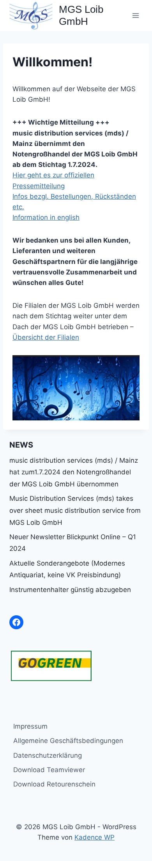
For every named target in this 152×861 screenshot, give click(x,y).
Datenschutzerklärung (47, 755)
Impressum (30, 726)
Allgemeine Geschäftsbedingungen (68, 741)
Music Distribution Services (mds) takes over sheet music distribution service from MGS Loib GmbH (75, 510)
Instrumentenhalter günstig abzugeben (70, 590)
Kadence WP (94, 837)
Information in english (46, 217)
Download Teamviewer (49, 770)
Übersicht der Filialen (45, 337)
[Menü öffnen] (135, 15)
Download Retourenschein (54, 784)
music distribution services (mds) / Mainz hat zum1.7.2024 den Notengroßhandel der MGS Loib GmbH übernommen (73, 472)
